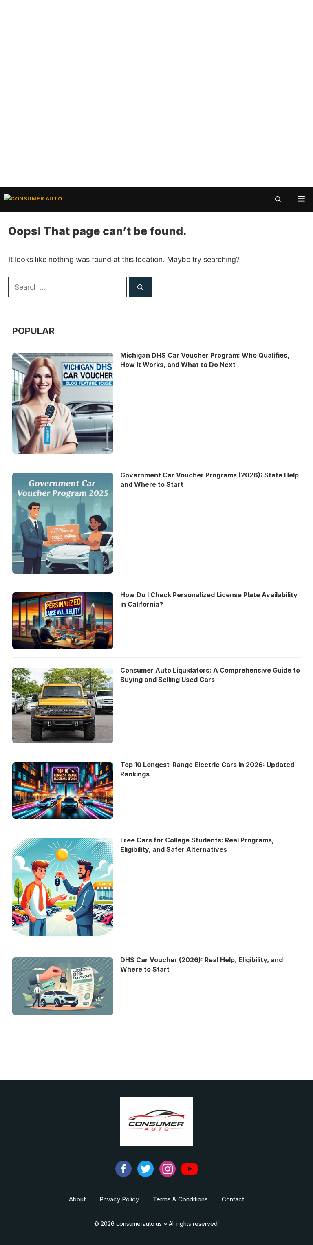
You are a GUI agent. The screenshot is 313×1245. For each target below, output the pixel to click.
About (77, 1199)
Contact (233, 1199)
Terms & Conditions (180, 1199)
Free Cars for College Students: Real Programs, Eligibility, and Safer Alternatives (197, 844)
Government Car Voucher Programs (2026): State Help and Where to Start (209, 479)
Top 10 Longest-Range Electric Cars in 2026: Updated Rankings (207, 769)
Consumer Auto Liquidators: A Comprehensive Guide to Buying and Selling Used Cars (210, 675)
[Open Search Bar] (278, 199)
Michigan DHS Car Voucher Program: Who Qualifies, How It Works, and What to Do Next (204, 360)
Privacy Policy (119, 1199)
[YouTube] (189, 1174)
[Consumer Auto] (33, 199)
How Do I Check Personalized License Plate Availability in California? (209, 599)
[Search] (140, 287)
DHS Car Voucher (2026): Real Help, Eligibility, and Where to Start (201, 964)
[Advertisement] (156, 93)
